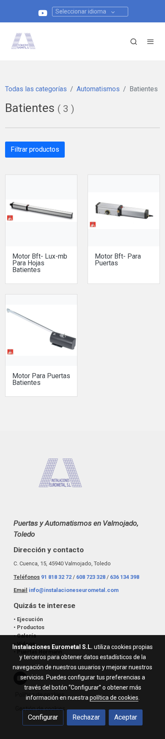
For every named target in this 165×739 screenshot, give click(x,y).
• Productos (29, 627)
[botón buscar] (133, 41)
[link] (23, 41)
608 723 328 (90, 577)
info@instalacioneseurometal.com (73, 590)
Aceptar (125, 717)
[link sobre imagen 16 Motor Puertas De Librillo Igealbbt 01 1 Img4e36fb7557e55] (41, 330)
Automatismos (98, 89)
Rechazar (86, 717)
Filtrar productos (35, 149)
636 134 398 (124, 577)
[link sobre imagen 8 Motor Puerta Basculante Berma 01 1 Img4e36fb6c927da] (124, 210)
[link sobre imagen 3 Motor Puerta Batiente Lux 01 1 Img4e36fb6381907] (41, 210)
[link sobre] (82, 478)
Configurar (43, 717)
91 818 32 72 (56, 577)
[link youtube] (42, 12)
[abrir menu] (150, 41)
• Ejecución (28, 619)
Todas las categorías (36, 89)
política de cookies (114, 697)
